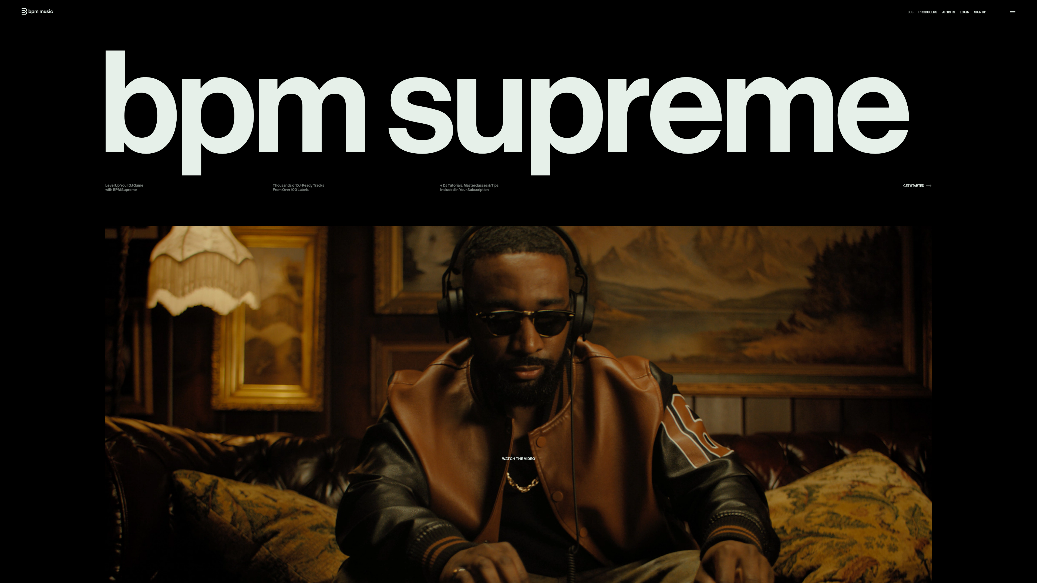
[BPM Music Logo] (37, 11)
